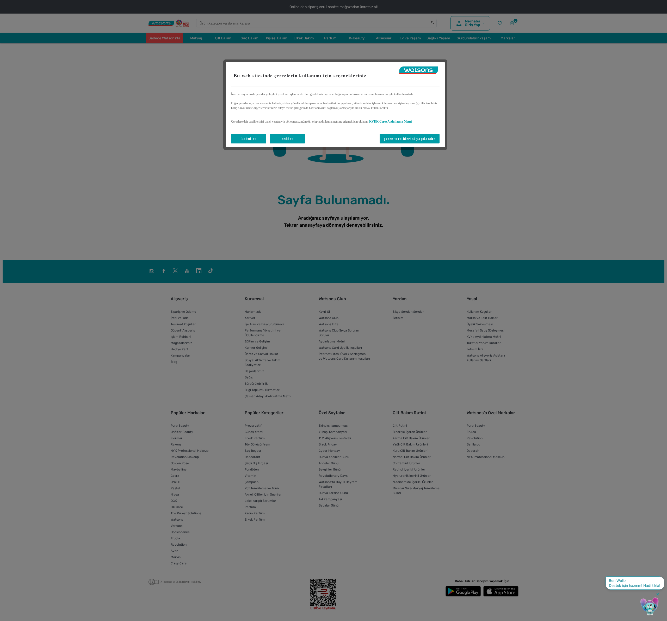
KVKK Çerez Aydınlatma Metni (390, 121)
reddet (287, 139)
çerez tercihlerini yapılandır (409, 139)
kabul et (249, 139)
